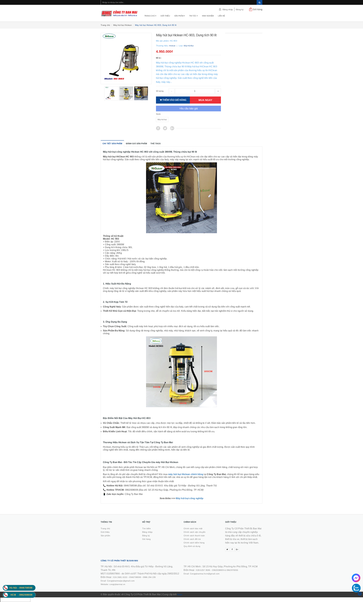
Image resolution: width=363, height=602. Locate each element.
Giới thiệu (165, 16)
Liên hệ (221, 16)
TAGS (158, 114)
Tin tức (193, 16)
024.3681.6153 (120, 577)
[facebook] (232, 549)
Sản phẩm (179, 16)
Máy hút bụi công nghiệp (189, 498)
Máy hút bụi (162, 120)
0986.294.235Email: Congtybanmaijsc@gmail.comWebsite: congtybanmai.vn (128, 580)
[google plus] (237, 549)
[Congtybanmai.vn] (119, 12)
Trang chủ (149, 16)
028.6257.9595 (203, 570)
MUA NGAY (205, 99)
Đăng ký (239, 9)
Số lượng (159, 91)
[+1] (172, 128)
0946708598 (135, 577)
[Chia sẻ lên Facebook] (158, 128)
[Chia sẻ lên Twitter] (165, 128)
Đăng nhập (228, 9)
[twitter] (227, 549)
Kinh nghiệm (208, 16)
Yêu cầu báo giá (188, 108)
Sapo (179, 594)
